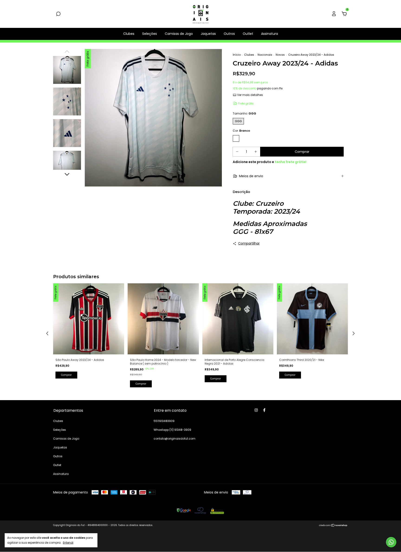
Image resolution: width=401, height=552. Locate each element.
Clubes (128, 33)
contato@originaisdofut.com (174, 439)
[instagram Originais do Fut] (256, 410)
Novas (280, 55)
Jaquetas (208, 33)
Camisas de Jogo (179, 33)
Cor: (241, 131)
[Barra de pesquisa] (58, 14)
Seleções (149, 33)
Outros (229, 33)
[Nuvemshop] (333, 525)
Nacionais (265, 55)
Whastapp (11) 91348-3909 (172, 430)
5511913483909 (164, 421)
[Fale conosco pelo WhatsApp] (391, 542)
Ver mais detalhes (249, 95)
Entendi (68, 542)
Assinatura (269, 33)
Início (237, 55)
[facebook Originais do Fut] (264, 410)
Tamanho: (244, 113)
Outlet (248, 33)
